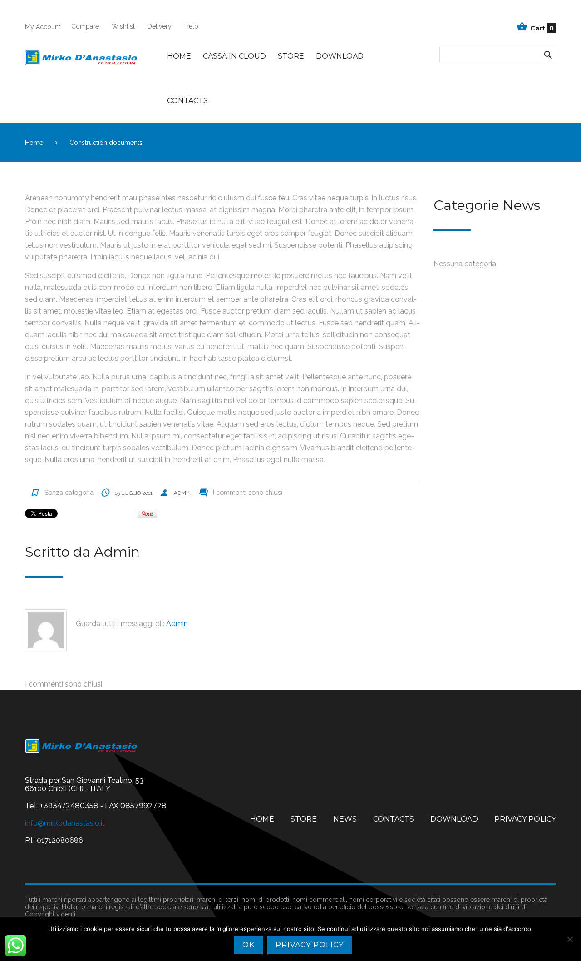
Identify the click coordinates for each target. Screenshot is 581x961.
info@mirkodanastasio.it (65, 823)
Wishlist (123, 26)
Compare (85, 26)
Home (179, 56)
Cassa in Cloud (234, 56)
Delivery (160, 26)
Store (291, 56)
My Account (42, 26)
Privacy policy (310, 945)
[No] (569, 939)
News (345, 819)
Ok (248, 945)
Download (340, 56)
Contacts (187, 100)
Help (191, 26)
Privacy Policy (525, 819)
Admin (183, 493)
